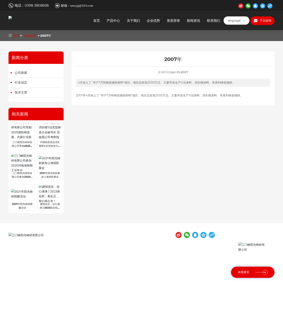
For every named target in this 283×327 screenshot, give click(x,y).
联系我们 (213, 21)
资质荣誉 (173, 21)
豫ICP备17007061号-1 (207, 322)
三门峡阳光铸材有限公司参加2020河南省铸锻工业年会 (22, 176)
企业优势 (153, 21)
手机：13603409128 (28, 275)
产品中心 (113, 21)
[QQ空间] (262, 5)
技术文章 (21, 92)
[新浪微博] (240, 5)
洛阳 (118, 323)
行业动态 (21, 82)
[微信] (248, 5)
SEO (236, 322)
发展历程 (30, 36)
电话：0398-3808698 (29, 255)
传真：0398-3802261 (29, 262)
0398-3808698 (37, 5)
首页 (96, 21)
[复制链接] (269, 5)
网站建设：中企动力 (101, 323)
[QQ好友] (255, 5)
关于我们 (133, 21)
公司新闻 (21, 73)
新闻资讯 (193, 21)
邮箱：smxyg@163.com (77, 5)
